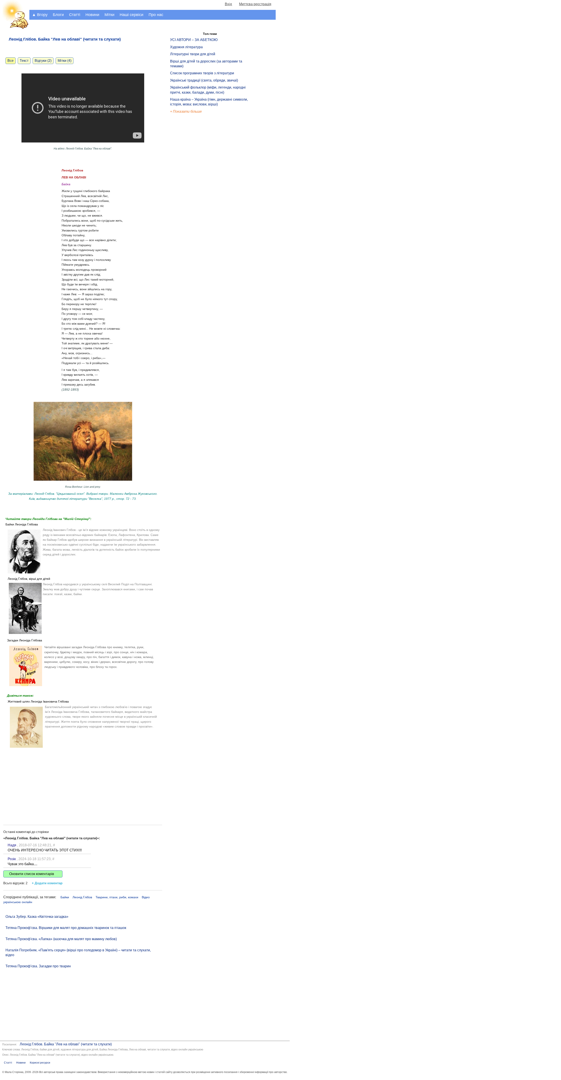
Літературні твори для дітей (192, 54)
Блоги (58, 14)
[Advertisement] (82, 783)
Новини (92, 14)
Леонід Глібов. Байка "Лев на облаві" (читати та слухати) (66, 1044)
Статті (74, 14)
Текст (24, 60)
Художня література (186, 47)
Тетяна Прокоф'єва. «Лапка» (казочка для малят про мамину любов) (61, 939)
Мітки (109, 14)
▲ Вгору (40, 14)
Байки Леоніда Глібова (21, 524)
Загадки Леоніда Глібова (24, 640)
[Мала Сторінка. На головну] (14, 28)
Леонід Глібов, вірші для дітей (29, 578)
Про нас (156, 14)
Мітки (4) (64, 60)
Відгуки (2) (43, 60)
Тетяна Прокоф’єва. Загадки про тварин (38, 966)
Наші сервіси (131, 14)
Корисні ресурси (40, 1062)
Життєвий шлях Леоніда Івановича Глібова (38, 701)
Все (10, 60)
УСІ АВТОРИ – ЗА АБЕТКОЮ (194, 40)
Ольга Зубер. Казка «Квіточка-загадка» (36, 916)
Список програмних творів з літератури (202, 73)
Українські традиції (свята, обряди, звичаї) (204, 80)
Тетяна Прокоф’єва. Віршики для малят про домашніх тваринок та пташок (65, 928)
